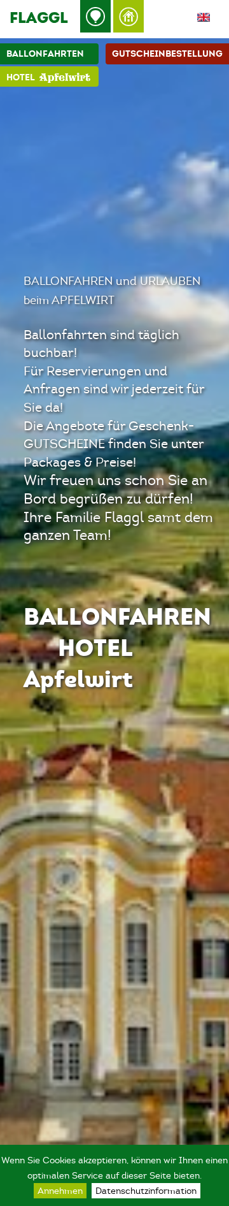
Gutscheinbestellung (167, 53)
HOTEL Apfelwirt (78, 663)
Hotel (20, 77)
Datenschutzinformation (146, 1190)
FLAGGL (39, 17)
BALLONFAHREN (117, 616)
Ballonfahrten (45, 53)
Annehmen (60, 1190)
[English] (203, 18)
